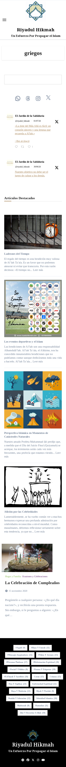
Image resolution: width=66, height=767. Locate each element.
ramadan (41, 705)
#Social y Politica (19, 669)
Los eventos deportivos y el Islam (23, 341)
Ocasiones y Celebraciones (34, 576)
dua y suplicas (17, 684)
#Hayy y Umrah (40, 648)
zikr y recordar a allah (32, 713)
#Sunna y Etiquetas (45, 669)
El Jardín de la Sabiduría (29, 115)
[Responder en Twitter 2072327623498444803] (17, 147)
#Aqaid (20, 648)
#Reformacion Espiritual (46, 662)
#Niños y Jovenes (48, 655)
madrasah (23, 705)
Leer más (38, 270)
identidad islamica (46, 698)
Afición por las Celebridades (21, 511)
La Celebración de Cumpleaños (32, 583)
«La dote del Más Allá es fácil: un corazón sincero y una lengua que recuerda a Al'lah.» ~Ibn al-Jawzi (33, 133)
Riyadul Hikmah (35, 30)
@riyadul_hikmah (22, 121)
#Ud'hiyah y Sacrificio (16, 676)
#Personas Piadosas (16, 662)
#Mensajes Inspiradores (19, 655)
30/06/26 (37, 167)
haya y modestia (20, 691)
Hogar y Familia (13, 576)
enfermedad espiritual (44, 684)
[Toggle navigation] (4, 20)
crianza (55, 676)
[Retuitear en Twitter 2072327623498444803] (23, 147)
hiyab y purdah (45, 691)
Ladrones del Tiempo (16, 253)
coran (39, 676)
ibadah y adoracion (19, 698)
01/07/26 (37, 121)
